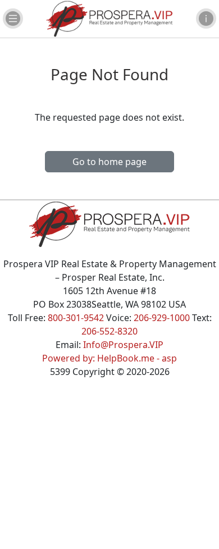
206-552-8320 (109, 331)
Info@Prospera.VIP (123, 344)
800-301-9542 (76, 318)
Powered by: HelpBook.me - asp (109, 358)
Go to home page (109, 161)
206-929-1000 (162, 318)
